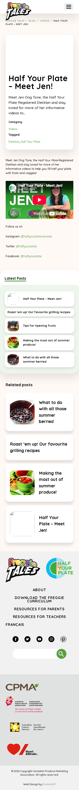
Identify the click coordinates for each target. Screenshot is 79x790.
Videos (13, 129)
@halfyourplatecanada (36, 236)
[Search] (61, 654)
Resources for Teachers (39, 616)
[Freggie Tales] (18, 11)
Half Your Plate (30, 142)
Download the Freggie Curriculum (39, 599)
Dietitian (14, 142)
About (39, 590)
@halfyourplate (26, 246)
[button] (69, 6)
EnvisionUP (49, 784)
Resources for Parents (39, 609)
